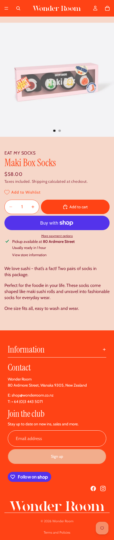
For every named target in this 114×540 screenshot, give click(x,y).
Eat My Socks (19, 153)
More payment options (57, 236)
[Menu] (6, 8)
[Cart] (107, 8)
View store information (29, 255)
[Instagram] (103, 488)
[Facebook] (93, 488)
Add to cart (78, 206)
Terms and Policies (57, 532)
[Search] (18, 8)
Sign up (57, 456)
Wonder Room (63, 521)
